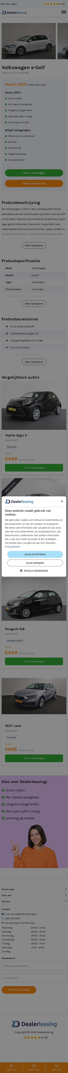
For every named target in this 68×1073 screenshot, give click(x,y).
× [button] (62, 501)
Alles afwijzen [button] (35, 562)
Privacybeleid (12, 546)
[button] (34, 570)
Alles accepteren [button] (35, 554)
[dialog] (34, 536)
